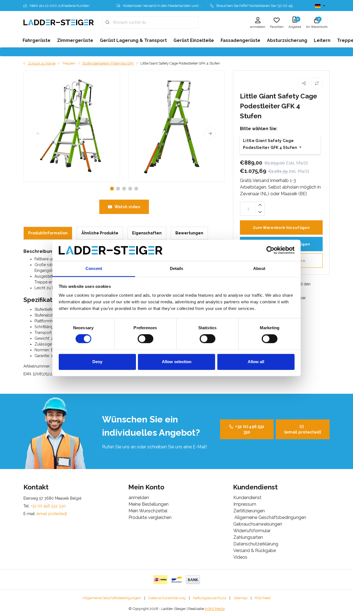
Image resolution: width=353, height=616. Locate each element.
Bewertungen (189, 233)
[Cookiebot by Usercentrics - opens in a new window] (270, 250)
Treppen (69, 63)
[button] (304, 83)
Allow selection (176, 361)
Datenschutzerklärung (167, 598)
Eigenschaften (147, 233)
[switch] (145, 338)
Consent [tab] (93, 268)
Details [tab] (176, 268)
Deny (97, 361)
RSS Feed (263, 598)
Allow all (256, 361)
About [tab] (259, 268)
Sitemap (240, 598)
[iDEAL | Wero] (160, 579)
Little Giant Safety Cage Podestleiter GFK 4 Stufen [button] (270, 144)
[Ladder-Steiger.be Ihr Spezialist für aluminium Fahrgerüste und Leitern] (58, 22)
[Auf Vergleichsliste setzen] (317, 83)
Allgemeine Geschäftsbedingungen (111, 598)
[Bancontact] (177, 579)
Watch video (127, 207)
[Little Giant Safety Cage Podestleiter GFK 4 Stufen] (71, 126)
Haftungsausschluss (209, 598)
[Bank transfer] (193, 579)
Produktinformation (48, 233)
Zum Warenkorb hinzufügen (281, 227)
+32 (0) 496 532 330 (249, 429)
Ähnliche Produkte (99, 233)
